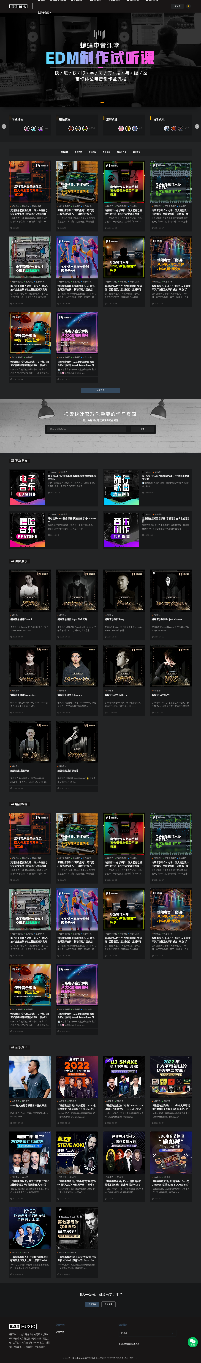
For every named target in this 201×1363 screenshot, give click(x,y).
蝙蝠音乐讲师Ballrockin (69, 695)
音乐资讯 (78, 152)
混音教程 (15, 206)
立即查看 (92, 1304)
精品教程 (92, 152)
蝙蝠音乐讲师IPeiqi (114, 619)
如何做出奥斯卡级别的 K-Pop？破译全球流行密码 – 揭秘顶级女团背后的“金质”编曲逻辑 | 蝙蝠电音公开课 (76, 289)
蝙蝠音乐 (128, 1344)
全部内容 (64, 152)
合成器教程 (157, 206)
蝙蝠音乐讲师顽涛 (19, 771)
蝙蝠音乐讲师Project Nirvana (167, 619)
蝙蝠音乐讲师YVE (161, 695)
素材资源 (137, 152)
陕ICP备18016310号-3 (127, 1358)
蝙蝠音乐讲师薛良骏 (67, 771)
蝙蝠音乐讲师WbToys (116, 695)
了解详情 (108, 1304)
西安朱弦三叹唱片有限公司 (84, 1358)
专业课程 (106, 152)
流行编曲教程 (64, 206)
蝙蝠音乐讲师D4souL (21, 619)
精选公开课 (121, 152)
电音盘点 (109, 1101)
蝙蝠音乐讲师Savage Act (22, 695)
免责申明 (60, 1332)
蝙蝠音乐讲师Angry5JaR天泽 (72, 619)
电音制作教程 (121, 206)
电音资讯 (15, 1101)
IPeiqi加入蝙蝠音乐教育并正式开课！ (29, 1106)
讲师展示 (21, 561)
